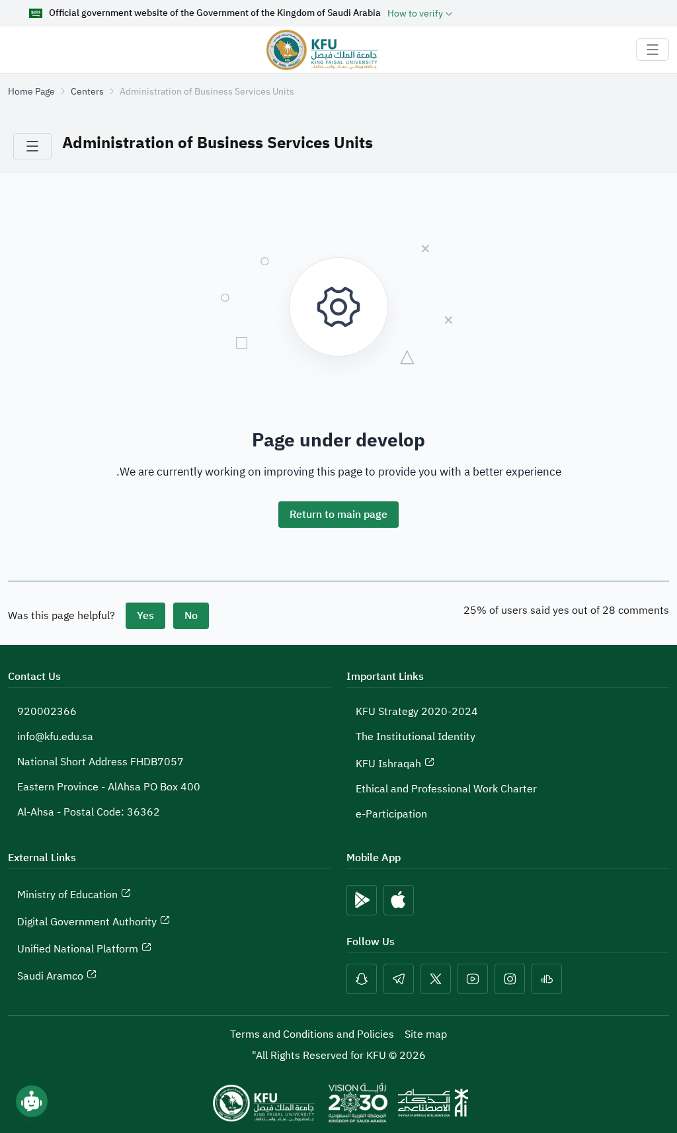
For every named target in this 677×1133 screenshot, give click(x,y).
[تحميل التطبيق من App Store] (398, 900)
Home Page (31, 92)
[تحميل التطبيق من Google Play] (361, 900)
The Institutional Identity (415, 737)
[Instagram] (510, 979)
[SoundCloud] (547, 979)
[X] (435, 979)
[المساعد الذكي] (32, 1101)
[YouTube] (473, 979)
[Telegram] (398, 979)
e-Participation (391, 814)
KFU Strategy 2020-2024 (417, 712)
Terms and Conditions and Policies (312, 1034)
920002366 (47, 712)
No (191, 616)
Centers (87, 92)
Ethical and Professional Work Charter (446, 789)
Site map (426, 1034)
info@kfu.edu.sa (55, 737)
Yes (145, 616)
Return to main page (338, 515)
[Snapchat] (361, 979)
